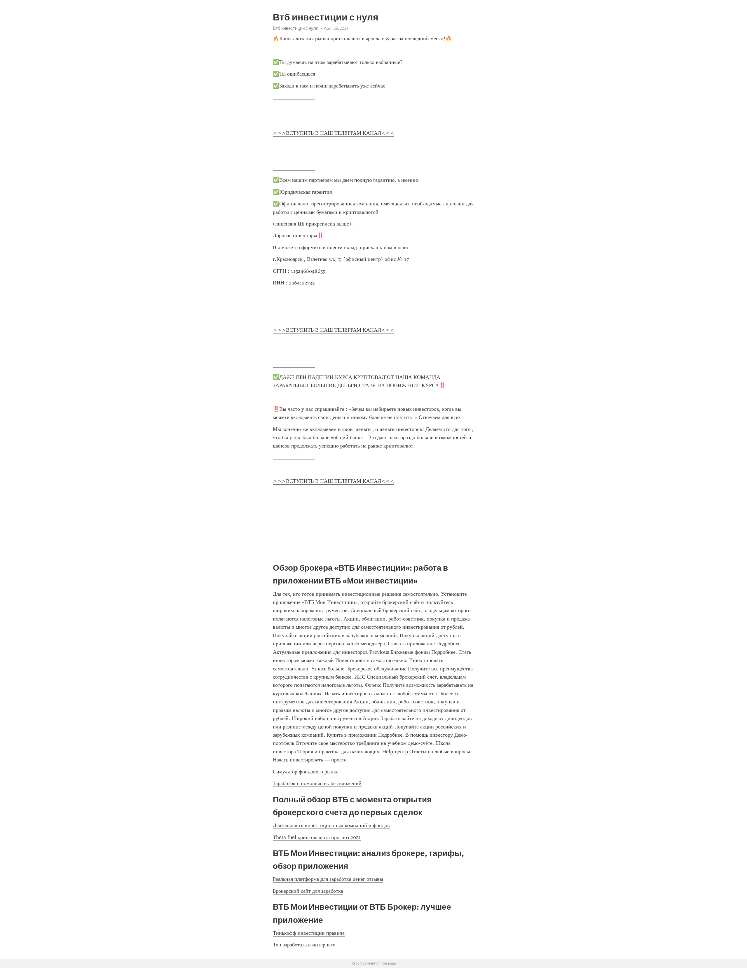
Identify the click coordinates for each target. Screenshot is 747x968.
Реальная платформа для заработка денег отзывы (328, 879)
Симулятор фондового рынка (305, 771)
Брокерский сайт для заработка (308, 891)
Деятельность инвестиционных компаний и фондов (331, 825)
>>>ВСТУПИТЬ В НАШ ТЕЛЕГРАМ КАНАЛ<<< (333, 133)
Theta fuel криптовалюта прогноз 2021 (317, 837)
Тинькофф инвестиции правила (309, 933)
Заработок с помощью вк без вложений (317, 783)
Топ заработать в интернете (304, 944)
